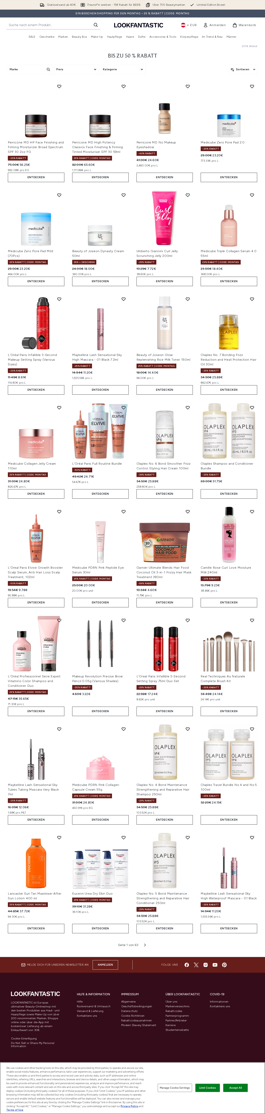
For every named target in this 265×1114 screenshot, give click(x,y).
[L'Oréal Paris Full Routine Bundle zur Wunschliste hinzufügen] (123, 407)
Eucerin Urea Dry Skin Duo (92, 893)
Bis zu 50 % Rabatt (132, 56)
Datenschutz (129, 1011)
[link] (215, 25)
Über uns (172, 1001)
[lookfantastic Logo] (138, 25)
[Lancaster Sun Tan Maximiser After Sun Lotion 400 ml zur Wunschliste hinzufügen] (59, 837)
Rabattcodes (174, 1011)
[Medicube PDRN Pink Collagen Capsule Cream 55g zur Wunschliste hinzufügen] (123, 729)
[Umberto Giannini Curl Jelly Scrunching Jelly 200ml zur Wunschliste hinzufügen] (187, 195)
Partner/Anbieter (176, 1020)
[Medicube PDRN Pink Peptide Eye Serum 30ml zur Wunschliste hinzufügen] (123, 511)
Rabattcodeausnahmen (136, 1020)
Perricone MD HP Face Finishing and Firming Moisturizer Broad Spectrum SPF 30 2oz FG (36, 147)
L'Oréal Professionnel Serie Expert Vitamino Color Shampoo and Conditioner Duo (34, 681)
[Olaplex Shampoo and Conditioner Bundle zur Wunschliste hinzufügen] (252, 407)
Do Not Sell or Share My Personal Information (32, 1045)
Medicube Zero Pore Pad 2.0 (223, 142)
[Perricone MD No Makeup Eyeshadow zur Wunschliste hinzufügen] (187, 86)
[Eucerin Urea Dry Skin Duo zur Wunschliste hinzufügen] (123, 837)
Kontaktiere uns (87, 1015)
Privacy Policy (129, 1106)
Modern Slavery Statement (138, 1025)
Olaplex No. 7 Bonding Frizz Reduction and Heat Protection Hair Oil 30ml (228, 359)
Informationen (219, 1001)
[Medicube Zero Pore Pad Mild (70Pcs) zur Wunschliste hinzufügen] (59, 195)
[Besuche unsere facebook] (186, 965)
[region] (132, 1088)
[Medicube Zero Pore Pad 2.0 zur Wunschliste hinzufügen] (252, 86)
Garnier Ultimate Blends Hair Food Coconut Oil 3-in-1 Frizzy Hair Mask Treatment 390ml (164, 572)
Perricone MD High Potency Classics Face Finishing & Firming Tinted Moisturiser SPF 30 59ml (97, 147)
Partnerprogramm (177, 1015)
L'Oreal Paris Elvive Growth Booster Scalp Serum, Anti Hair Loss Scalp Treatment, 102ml (35, 572)
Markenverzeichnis (177, 1006)
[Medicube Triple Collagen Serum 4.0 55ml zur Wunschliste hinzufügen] (252, 195)
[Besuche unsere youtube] (215, 965)
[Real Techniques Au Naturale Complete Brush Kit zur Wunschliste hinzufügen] (252, 620)
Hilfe (80, 1001)
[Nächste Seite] (145, 945)
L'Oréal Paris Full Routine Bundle (97, 463)
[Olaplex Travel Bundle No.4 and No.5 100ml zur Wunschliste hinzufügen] (252, 729)
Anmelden (105, 964)
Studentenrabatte (177, 1030)
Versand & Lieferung (90, 1011)
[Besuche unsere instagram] (205, 965)
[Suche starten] (95, 25)
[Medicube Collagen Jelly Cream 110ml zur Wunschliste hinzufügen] (59, 407)
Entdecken (36, 177)
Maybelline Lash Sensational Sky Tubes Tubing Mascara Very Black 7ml (33, 789)
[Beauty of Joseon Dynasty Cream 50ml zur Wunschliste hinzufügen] (123, 195)
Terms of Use (14, 1110)
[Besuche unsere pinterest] (224, 965)
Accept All (235, 1087)
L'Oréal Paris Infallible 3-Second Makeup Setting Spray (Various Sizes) (32, 359)
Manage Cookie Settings (175, 1087)
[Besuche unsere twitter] (196, 965)
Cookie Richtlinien (133, 1015)
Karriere (171, 1025)
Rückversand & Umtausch (93, 1006)
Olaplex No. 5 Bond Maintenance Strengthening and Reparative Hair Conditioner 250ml (163, 898)
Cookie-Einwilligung (24, 1038)
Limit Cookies (207, 1087)
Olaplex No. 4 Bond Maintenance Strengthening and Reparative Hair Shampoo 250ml (163, 789)
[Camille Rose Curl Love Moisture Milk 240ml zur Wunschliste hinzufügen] (252, 511)
